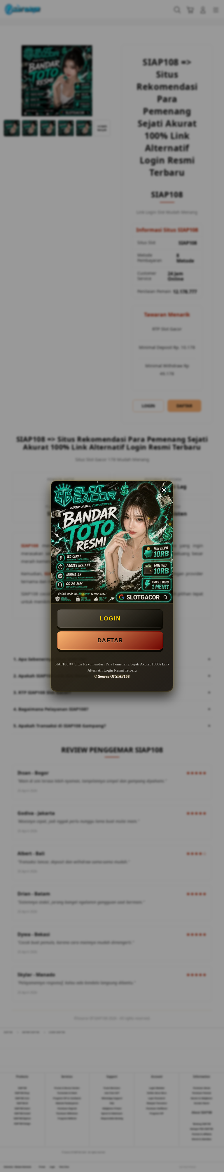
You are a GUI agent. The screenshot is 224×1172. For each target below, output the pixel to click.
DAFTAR (110, 640)
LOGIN (110, 618)
